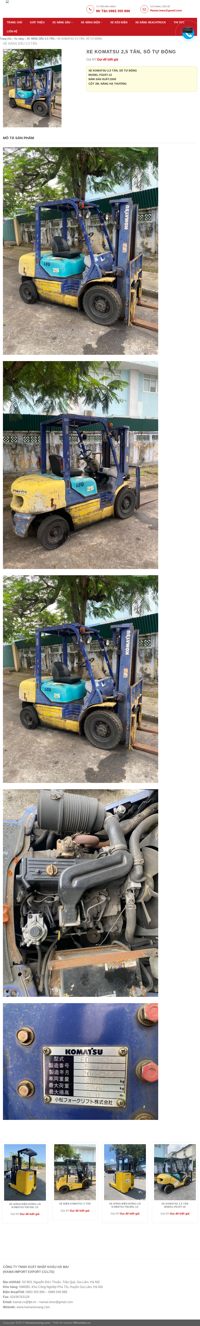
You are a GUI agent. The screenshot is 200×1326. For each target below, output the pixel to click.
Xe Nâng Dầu (61, 22)
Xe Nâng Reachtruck (150, 22)
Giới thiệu (37, 22)
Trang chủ (14, 22)
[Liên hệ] (188, 30)
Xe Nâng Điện (90, 22)
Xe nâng (19, 38)
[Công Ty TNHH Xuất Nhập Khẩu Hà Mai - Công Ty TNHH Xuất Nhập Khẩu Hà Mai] (33, 9)
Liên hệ (12, 31)
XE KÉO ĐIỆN (119, 22)
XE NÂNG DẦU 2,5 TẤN (40, 38)
